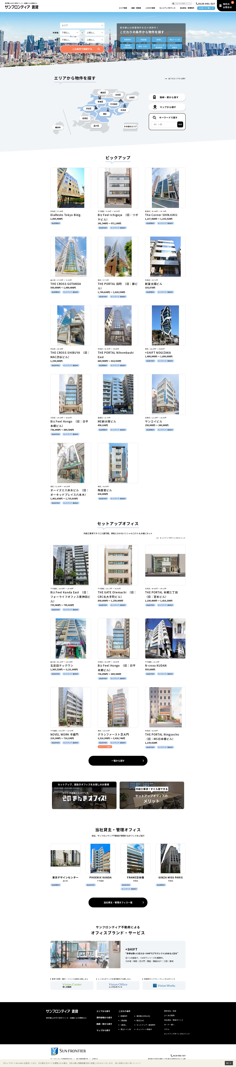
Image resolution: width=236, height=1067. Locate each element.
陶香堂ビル (105, 490)
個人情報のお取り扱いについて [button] (128, 1063)
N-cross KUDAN (156, 665)
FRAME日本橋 (135, 877)
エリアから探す (103, 1011)
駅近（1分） (143, 46)
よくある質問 (169, 1015)
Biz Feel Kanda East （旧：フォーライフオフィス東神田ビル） (70, 596)
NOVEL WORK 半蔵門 (64, 734)
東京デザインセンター (65, 877)
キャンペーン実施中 (144, 1029)
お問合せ (95, 1059)
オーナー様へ (169, 1024)
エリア (123, 8)
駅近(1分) (140, 1020)
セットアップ (167, 8)
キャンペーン (175, 46)
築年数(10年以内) (143, 1016)
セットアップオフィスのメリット (173, 538)
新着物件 (127, 39)
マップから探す (103, 1030)
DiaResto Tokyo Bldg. (65, 215)
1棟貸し (159, 39)
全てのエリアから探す (177, 78)
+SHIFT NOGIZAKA (158, 352)
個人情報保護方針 (82, 1059)
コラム (166, 1029)
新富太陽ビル (153, 284)
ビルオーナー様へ (205, 8)
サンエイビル (153, 421)
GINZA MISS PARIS (170, 877)
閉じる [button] (228, 1063)
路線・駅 (136, 8)
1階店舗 (143, 39)
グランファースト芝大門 (113, 734)
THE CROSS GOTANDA (65, 284)
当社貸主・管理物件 (187, 8)
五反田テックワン (61, 665)
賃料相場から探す (104, 1017)
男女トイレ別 (175, 39)
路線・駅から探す (104, 1023)
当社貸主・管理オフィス (173, 1020)
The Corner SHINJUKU (161, 215)
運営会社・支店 (170, 1011)
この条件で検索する (82, 48)
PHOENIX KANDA (100, 877)
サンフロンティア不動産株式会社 (61, 1059)
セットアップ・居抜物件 (146, 1025)
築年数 (127, 46)
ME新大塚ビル (107, 421)
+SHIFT (131, 949)
